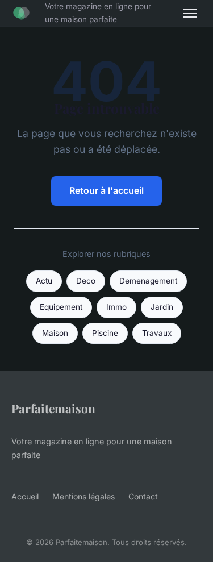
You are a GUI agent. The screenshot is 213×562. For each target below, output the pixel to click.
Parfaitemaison (53, 408)
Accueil (25, 496)
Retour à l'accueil (106, 190)
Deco (85, 280)
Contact (143, 496)
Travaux (157, 333)
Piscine (105, 333)
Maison (55, 333)
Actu (44, 280)
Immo (116, 306)
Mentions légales (83, 496)
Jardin (162, 306)
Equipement (61, 306)
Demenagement (148, 280)
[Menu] (190, 13)
